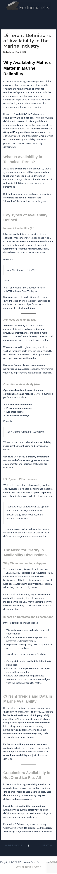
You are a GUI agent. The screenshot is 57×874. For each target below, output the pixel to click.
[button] (53, 16)
